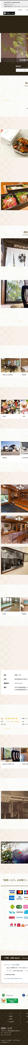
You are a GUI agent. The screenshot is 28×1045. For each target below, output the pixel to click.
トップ (10, 1013)
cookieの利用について (5, 1042)
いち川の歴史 (10, 1021)
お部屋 (10, 1016)
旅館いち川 (6, 1028)
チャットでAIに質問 (12, 965)
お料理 (10, 1019)
